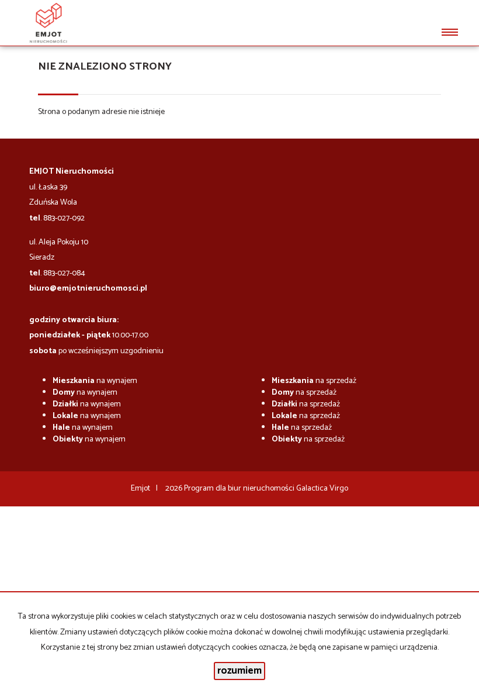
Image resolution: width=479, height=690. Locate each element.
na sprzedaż (314, 381)
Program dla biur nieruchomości (240, 488)
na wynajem (95, 381)
